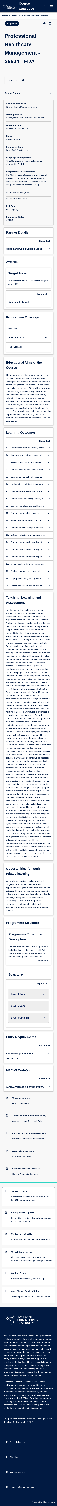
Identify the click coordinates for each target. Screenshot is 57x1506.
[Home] (9, 8)
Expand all (44, 241)
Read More (43, 960)
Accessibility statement (20, 1442)
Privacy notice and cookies (22, 1487)
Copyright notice (17, 1472)
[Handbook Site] (21, 1321)
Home (5, 16)
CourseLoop (49, 1502)
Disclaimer (14, 1457)
